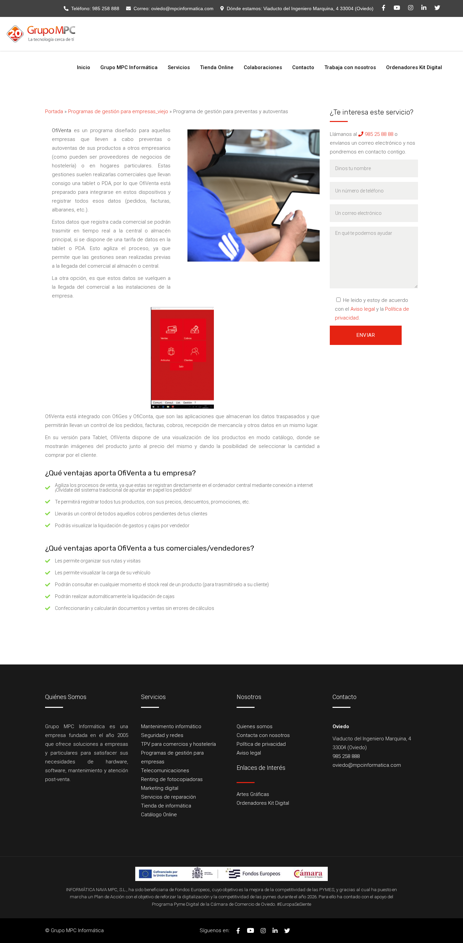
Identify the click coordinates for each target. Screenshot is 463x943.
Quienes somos (255, 726)
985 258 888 (105, 8)
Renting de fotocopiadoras (172, 779)
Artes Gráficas (253, 794)
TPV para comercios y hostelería (178, 744)
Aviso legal (362, 309)
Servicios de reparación (168, 797)
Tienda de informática (166, 806)
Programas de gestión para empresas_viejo (118, 111)
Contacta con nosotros (263, 735)
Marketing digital (159, 788)
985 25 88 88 (378, 134)
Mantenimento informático (171, 726)
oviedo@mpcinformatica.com (182, 8)
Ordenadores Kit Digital (263, 803)
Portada (54, 111)
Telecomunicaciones (165, 770)
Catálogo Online (159, 815)
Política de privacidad (261, 744)
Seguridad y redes (162, 735)
